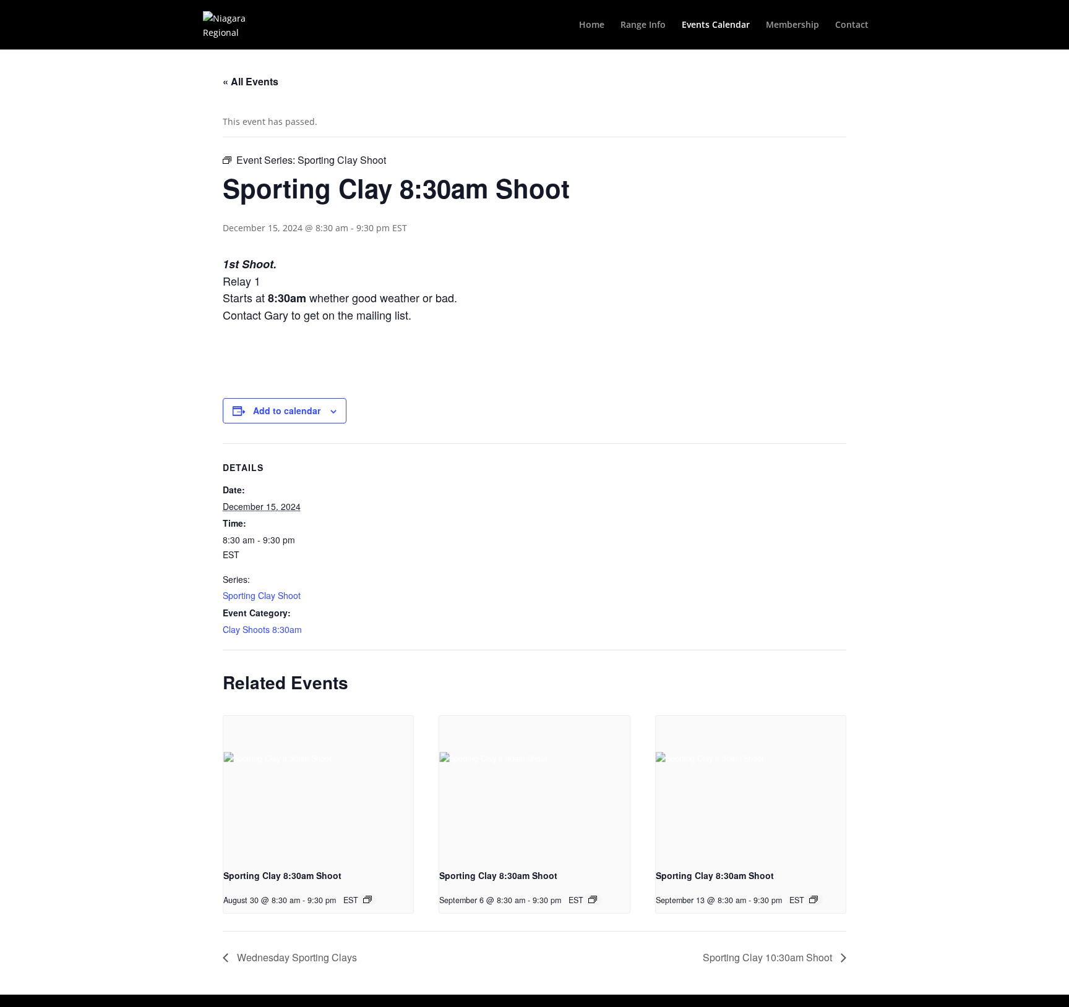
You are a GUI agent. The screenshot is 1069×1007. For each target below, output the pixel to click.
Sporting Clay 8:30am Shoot (282, 875)
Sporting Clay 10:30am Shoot (769, 957)
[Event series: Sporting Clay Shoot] (367, 899)
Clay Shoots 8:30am (262, 629)
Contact (852, 25)
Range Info (643, 25)
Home (591, 25)
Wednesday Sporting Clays (295, 957)
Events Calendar (716, 25)
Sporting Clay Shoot (262, 595)
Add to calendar (286, 410)
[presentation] (318, 787)
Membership (792, 25)
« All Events (250, 81)
